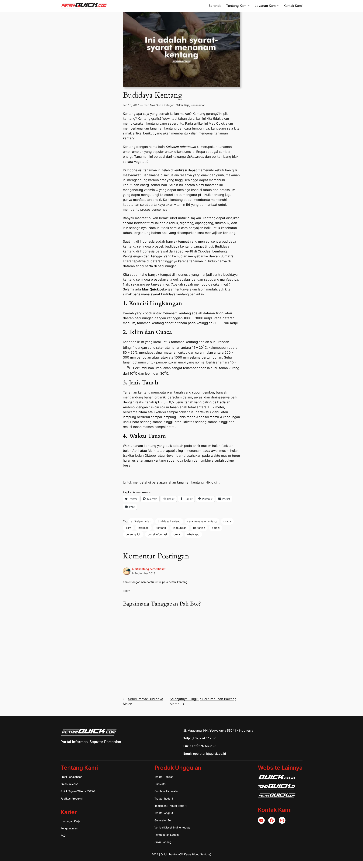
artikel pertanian (141, 521)
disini (215, 482)
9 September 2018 (143, 573)
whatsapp (193, 534)
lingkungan (179, 527)
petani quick (133, 534)
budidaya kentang (169, 521)
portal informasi (157, 534)
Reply (126, 590)
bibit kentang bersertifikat (148, 569)
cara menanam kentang (202, 521)
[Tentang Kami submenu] (249, 6)
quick (177, 534)
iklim (128, 527)
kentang (161, 527)
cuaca (227, 521)
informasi (143, 527)
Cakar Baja (182, 105)
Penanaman (198, 105)
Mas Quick (156, 105)
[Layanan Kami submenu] (278, 6)
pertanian (199, 527)
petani (216, 527)
